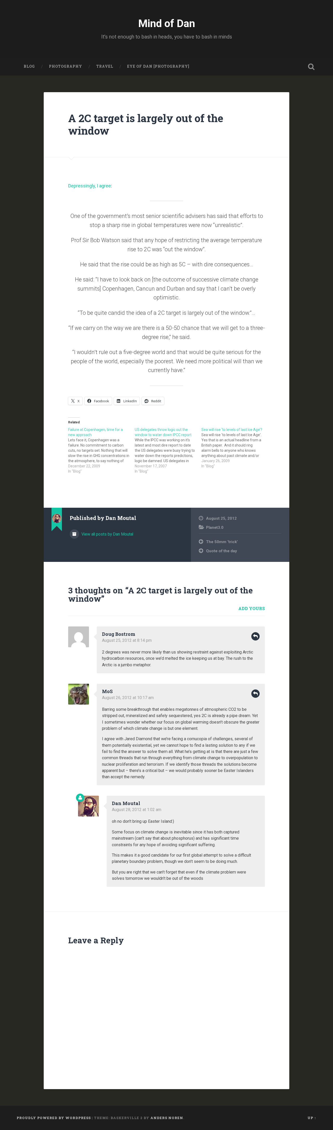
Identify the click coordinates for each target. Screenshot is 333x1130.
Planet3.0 (214, 527)
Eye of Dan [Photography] (158, 66)
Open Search (311, 67)
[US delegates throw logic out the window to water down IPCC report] (168, 450)
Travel (104, 66)
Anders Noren (166, 1118)
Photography (65, 66)
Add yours (251, 608)
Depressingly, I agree (89, 186)
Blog (29, 66)
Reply (255, 636)
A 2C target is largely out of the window (145, 124)
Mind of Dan (166, 23)
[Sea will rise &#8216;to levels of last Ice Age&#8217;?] (234, 448)
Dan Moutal (126, 803)
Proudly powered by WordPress (54, 1118)
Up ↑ (312, 1118)
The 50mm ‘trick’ (222, 541)
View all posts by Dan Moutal (106, 534)
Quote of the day (221, 551)
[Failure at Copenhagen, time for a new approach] (101, 450)
